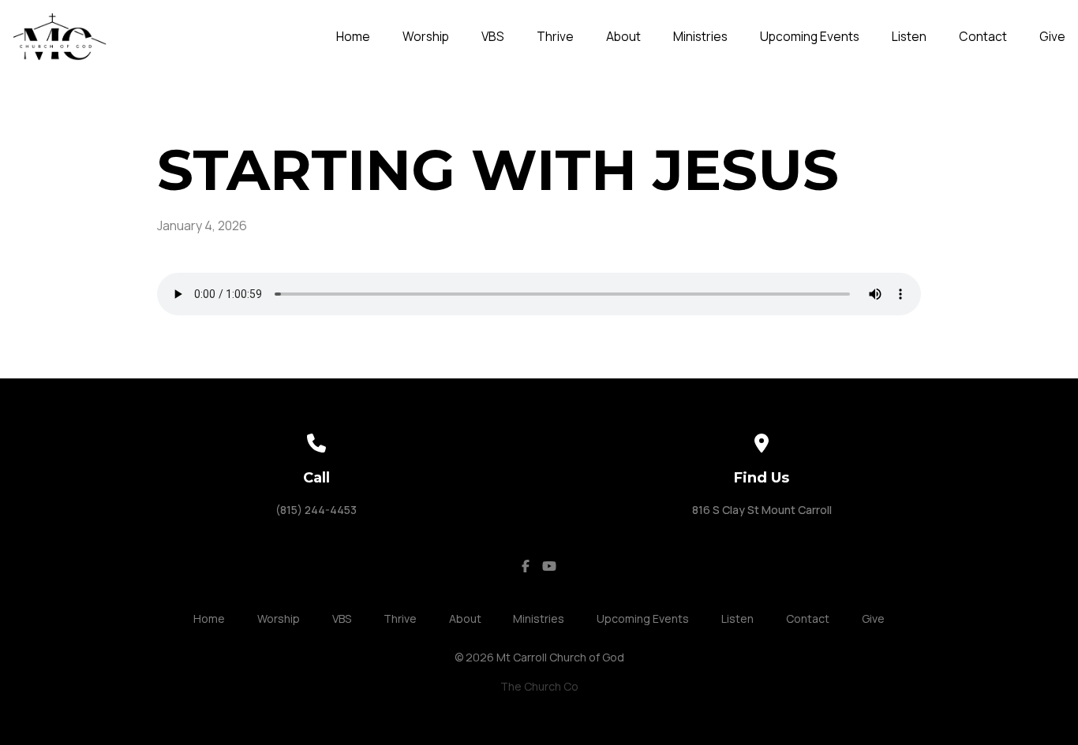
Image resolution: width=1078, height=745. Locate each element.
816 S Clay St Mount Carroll (762, 509)
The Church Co (539, 686)
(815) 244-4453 (316, 509)
